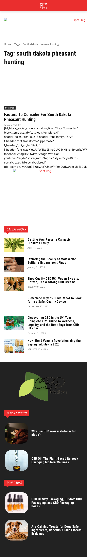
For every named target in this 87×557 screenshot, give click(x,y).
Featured (9, 107)
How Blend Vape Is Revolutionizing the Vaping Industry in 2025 (54, 342)
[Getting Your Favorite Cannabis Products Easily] (14, 245)
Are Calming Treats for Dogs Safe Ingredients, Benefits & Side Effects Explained (56, 530)
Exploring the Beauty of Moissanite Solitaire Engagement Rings (52, 261)
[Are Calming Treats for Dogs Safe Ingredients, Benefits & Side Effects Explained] (16, 530)
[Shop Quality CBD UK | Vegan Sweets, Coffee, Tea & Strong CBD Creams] (14, 284)
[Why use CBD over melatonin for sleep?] (16, 433)
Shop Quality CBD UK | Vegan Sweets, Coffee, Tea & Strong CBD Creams (53, 280)
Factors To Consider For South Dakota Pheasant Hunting (37, 117)
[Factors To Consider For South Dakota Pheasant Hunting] (43, 90)
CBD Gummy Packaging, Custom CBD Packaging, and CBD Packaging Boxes (56, 502)
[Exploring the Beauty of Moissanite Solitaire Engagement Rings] (14, 264)
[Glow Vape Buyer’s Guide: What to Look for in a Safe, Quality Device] (14, 303)
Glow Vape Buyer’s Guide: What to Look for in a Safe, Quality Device (55, 300)
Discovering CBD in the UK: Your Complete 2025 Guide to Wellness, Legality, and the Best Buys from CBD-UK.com (54, 323)
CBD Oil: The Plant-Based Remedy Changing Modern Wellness (54, 460)
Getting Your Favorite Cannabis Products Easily (49, 241)
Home (7, 44)
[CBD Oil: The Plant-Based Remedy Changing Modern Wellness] (16, 460)
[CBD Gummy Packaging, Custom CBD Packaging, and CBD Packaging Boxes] (16, 502)
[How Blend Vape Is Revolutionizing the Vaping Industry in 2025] (14, 346)
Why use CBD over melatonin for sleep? (53, 433)
